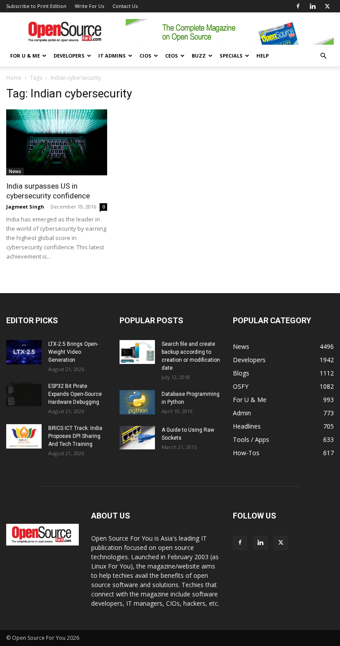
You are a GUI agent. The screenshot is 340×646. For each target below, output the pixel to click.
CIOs (145, 55)
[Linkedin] (312, 6)
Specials (231, 55)
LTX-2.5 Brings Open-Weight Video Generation (73, 352)
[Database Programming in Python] (137, 402)
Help (262, 55)
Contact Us (125, 6)
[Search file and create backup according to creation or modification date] (137, 352)
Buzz (199, 55)
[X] (327, 6)
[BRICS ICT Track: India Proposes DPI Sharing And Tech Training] (24, 436)
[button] (323, 56)
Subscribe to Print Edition (36, 6)
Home (14, 77)
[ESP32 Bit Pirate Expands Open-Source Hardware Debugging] (24, 394)
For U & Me (25, 55)
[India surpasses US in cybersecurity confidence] (56, 142)
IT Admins (112, 55)
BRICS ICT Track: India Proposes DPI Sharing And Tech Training (75, 436)
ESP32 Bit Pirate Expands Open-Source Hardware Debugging (75, 394)
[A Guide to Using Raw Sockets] (137, 437)
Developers (69, 55)
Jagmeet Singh (25, 206)
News (15, 171)
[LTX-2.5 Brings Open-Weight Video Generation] (24, 352)
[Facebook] (298, 6)
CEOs (171, 55)
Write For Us (89, 6)
